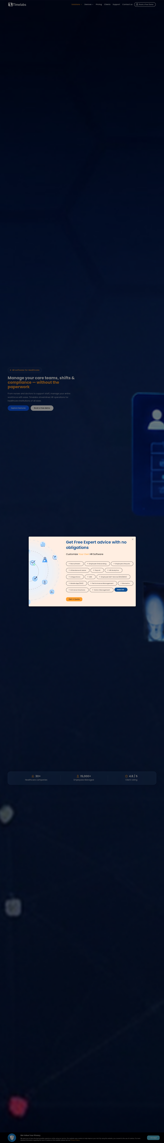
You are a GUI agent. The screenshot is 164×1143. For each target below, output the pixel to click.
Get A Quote (74, 599)
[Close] (132, 539)
